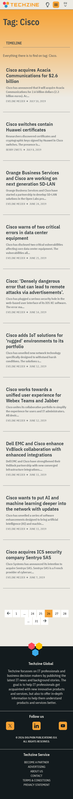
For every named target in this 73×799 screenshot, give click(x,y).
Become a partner (36, 762)
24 (32, 613)
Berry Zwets (14, 149)
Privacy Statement (37, 785)
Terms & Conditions (36, 780)
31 (36, 621)
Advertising (36, 767)
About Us (36, 771)
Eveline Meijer (15, 101)
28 (64, 613)
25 (40, 613)
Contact (36, 776)
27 (56, 613)
